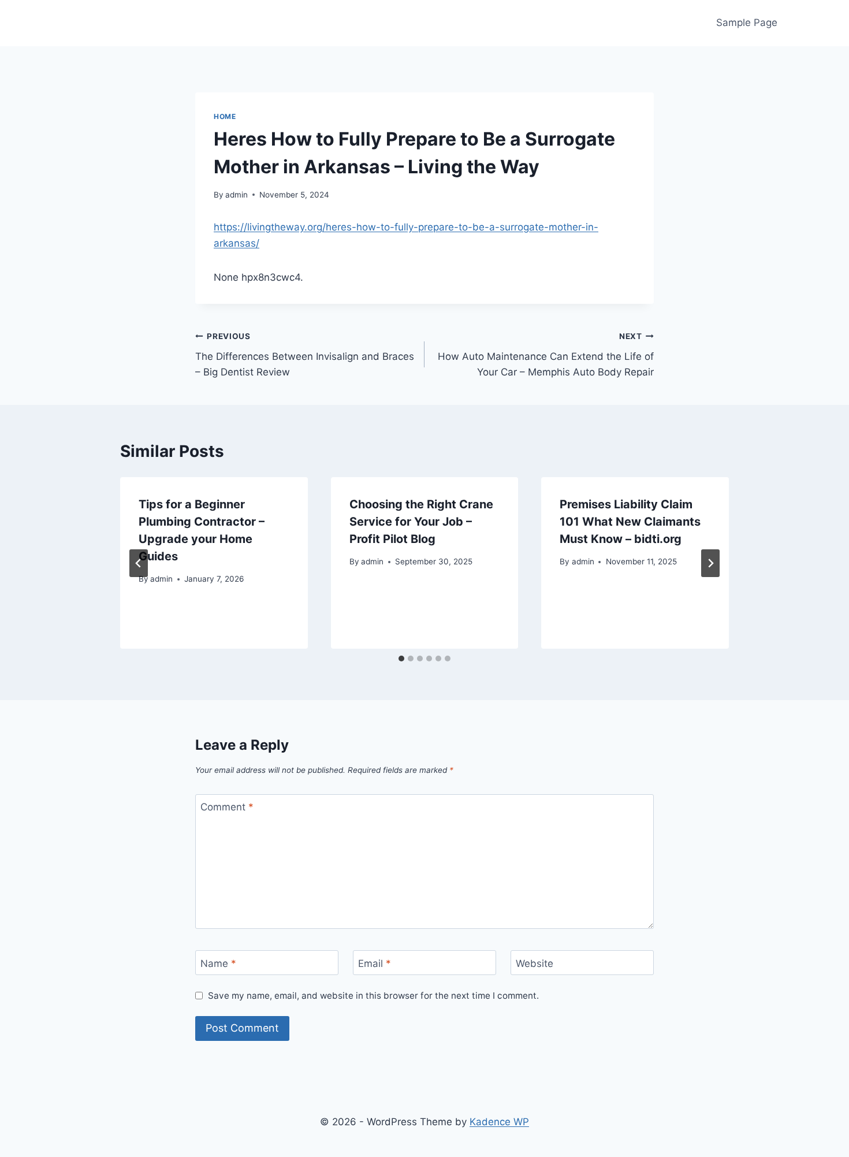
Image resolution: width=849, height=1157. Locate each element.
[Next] (710, 563)
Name (218, 963)
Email (374, 963)
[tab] (401, 658)
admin (236, 194)
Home (225, 116)
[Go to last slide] (138, 563)
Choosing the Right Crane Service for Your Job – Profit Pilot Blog (421, 521)
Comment (227, 807)
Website (534, 963)
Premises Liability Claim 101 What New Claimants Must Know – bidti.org (630, 521)
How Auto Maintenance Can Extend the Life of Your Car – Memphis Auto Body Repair (546, 355)
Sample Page (746, 22)
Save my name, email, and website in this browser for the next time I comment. (373, 995)
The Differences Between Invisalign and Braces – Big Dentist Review (304, 355)
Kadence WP (499, 1122)
